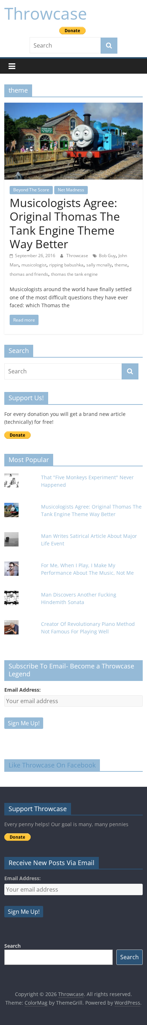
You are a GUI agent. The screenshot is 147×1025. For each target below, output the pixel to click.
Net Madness (71, 190)
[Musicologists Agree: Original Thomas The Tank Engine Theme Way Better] (73, 107)
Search (12, 945)
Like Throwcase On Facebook (52, 765)
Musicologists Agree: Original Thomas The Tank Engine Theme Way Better (65, 223)
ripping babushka (66, 265)
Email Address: (22, 689)
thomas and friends (29, 274)
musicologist (33, 265)
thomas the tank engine (74, 274)
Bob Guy (107, 255)
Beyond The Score (31, 190)
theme (121, 265)
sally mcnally (99, 265)
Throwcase (45, 13)
